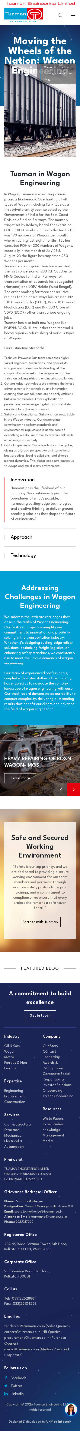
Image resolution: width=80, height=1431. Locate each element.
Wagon (10, 1051)
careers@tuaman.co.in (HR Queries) (33, 1332)
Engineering (13, 1091)
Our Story (50, 1046)
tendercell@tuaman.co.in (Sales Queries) (37, 1326)
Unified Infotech (58, 1421)
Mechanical (13, 1136)
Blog (47, 79)
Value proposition (56, 67)
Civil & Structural (18, 1124)
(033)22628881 (23, 1298)
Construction (14, 1102)
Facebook (18, 1378)
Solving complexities (58, 73)
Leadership (51, 1057)
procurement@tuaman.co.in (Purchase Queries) (35, 1340)
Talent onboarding (58, 1096)
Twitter (16, 1386)
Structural (12, 1130)
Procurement (14, 1096)
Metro (9, 1057)
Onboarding (52, 1090)
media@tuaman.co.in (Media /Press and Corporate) (36, 1352)
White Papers (53, 1119)
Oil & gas (12, 1046)
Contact (49, 1051)
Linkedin (17, 1394)
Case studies (53, 1124)
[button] (73, 789)
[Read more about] (40, 3)
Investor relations (57, 1085)
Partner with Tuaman (40, 922)
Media (48, 1141)
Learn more (20, 778)
